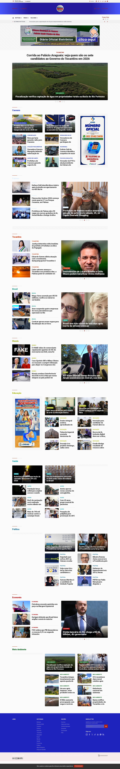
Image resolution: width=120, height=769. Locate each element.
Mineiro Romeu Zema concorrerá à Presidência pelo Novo (100, 560)
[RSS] (103, 734)
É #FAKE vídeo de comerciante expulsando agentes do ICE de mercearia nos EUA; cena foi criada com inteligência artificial (44, 351)
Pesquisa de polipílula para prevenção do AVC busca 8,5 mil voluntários (67, 516)
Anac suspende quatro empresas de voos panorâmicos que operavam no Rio (45, 311)
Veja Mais (33, 18)
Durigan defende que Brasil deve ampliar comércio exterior (45, 618)
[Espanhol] (16, 758)
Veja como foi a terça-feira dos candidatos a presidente (66, 571)
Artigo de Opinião (41, 749)
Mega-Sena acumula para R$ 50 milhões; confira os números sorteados (44, 298)
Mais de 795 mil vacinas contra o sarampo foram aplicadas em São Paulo (34, 516)
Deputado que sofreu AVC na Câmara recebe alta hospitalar (66, 560)
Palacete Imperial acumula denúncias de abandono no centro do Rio (67, 436)
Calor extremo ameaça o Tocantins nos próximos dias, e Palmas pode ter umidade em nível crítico (44, 273)
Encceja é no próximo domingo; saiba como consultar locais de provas (67, 448)
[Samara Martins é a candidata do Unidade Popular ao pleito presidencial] (52, 581)
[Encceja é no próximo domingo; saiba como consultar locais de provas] (52, 445)
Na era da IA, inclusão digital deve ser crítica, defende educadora (99, 436)
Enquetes (63, 728)
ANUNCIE (24, 8)
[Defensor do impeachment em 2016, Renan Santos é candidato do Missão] (84, 570)
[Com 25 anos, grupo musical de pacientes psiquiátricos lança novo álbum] (52, 501)
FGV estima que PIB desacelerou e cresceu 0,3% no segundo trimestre (45, 632)
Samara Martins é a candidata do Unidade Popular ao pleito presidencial (67, 584)
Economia (39, 743)
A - (93, 1)
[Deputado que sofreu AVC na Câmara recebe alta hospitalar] (52, 558)
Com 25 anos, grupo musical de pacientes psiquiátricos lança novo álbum (67, 504)
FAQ (62, 732)
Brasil (38, 737)
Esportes (39, 730)
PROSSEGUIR (78, 766)
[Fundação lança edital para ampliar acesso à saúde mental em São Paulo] (19, 490)
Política (38, 745)
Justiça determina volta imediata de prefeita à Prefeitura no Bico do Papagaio (45, 246)
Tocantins (39, 732)
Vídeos (26, 18)
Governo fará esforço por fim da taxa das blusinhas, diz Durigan (48, 21)
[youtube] (104, 1)
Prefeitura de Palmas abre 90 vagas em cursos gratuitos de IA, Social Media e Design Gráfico (45, 213)
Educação (39, 734)
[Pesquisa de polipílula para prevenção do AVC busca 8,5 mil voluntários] (52, 513)
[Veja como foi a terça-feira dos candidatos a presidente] (52, 570)
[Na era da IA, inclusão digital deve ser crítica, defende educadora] (84, 433)
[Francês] (19, 758)
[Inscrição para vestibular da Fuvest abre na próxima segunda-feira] (84, 422)
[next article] (104, 21)
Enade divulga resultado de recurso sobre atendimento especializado (98, 448)
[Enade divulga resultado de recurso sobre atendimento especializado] (84, 445)
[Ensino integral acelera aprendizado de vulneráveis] (52, 422)
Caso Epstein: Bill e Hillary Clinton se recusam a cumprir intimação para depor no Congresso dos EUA (45, 364)
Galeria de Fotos (65, 724)
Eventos (63, 722)
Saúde (38, 741)
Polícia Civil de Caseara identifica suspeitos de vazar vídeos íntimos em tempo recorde (67, 153)
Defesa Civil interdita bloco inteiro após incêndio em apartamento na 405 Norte (45, 187)
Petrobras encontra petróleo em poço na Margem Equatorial (44, 605)
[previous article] (107, 21)
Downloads (64, 730)
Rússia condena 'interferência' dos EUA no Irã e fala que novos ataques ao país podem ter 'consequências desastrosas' (44, 377)
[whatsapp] (106, 1)
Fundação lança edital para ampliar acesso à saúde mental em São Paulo (34, 493)
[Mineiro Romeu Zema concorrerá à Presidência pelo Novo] (84, 558)
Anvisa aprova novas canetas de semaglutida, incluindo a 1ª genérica (67, 493)
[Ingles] (22, 758)
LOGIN (97, 8)
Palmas (39, 728)
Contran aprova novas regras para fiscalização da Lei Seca (45, 323)
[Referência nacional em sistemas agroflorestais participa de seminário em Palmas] (84, 690)
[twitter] (99, 1)
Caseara (39, 726)
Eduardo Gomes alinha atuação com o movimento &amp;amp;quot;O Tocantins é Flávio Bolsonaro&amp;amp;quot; (45, 260)
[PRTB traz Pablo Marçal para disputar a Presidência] (84, 581)
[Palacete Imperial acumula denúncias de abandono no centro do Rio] (52, 433)
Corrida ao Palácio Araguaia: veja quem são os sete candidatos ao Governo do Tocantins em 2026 (60, 57)
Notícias (18, 18)
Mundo (38, 739)
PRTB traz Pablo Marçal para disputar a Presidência (99, 583)
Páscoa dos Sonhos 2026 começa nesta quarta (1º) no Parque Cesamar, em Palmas (45, 200)
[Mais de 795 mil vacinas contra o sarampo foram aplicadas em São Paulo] (19, 513)
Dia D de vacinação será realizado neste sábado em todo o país (34, 503)
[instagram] (95, 1)
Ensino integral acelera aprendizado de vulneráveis (66, 424)
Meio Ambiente (41, 747)
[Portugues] (13, 758)
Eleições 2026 (40, 724)
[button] (13, 8)
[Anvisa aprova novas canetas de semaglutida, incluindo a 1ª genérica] (52, 490)
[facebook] (97, 1)
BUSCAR (105, 8)
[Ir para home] (13, 18)
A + (92, 1)
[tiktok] (102, 1)
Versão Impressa (65, 726)
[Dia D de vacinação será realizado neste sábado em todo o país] (19, 501)
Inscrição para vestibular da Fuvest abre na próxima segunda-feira (100, 425)
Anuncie (28, 1)
